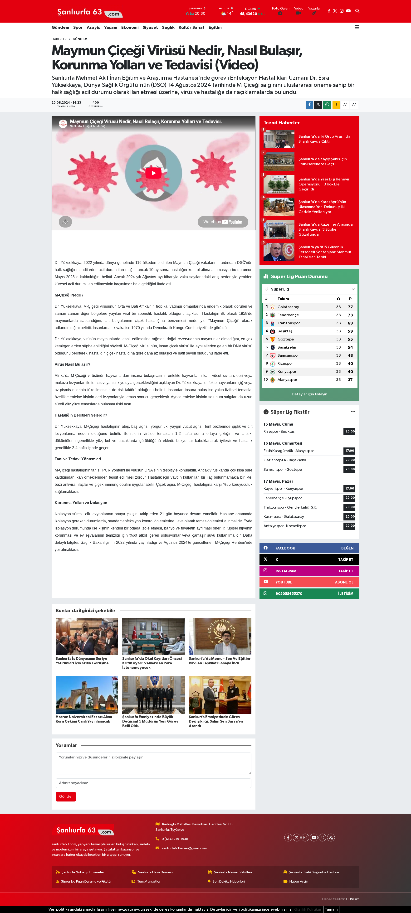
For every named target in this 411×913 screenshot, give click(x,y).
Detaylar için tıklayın (309, 394)
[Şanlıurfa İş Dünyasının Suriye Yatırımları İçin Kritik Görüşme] (87, 637)
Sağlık (168, 27)
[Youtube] (314, 837)
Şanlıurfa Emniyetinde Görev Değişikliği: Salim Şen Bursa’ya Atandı (216, 721)
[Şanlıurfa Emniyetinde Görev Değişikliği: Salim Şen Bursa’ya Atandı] (220, 695)
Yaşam (110, 27)
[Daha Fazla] (336, 105)
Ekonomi (130, 27)
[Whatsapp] (322, 837)
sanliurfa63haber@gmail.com (184, 848)
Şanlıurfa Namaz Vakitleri (233, 872)
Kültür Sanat (192, 27)
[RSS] (331, 837)
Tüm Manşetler (149, 881)
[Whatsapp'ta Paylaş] (327, 105)
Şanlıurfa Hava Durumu (155, 872)
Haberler (59, 39)
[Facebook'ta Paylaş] (309, 105)
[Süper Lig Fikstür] (353, 412)
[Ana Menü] (357, 28)
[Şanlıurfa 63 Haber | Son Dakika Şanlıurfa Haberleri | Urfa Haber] (87, 11)
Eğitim (215, 27)
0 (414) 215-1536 (175, 839)
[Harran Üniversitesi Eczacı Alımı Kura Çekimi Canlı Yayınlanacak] (87, 695)
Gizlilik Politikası (308, 910)
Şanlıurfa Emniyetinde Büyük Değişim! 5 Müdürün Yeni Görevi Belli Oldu (150, 721)
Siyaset (150, 27)
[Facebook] (288, 837)
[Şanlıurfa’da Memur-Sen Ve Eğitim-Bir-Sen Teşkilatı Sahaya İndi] (220, 637)
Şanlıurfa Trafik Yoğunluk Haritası (314, 872)
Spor (78, 27)
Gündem (60, 27)
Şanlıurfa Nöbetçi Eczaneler (83, 872)
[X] (297, 837)
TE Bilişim (352, 899)
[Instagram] (305, 837)
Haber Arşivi (298, 881)
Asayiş (93, 27)
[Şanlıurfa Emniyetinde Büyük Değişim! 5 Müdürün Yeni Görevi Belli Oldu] (153, 695)
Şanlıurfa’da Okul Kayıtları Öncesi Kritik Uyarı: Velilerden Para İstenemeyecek (152, 663)
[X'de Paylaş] (318, 105)
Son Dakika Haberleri (229, 881)
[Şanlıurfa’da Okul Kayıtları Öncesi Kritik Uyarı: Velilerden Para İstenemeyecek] (153, 637)
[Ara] (357, 11)
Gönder (66, 797)
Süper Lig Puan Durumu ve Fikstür (86, 881)
